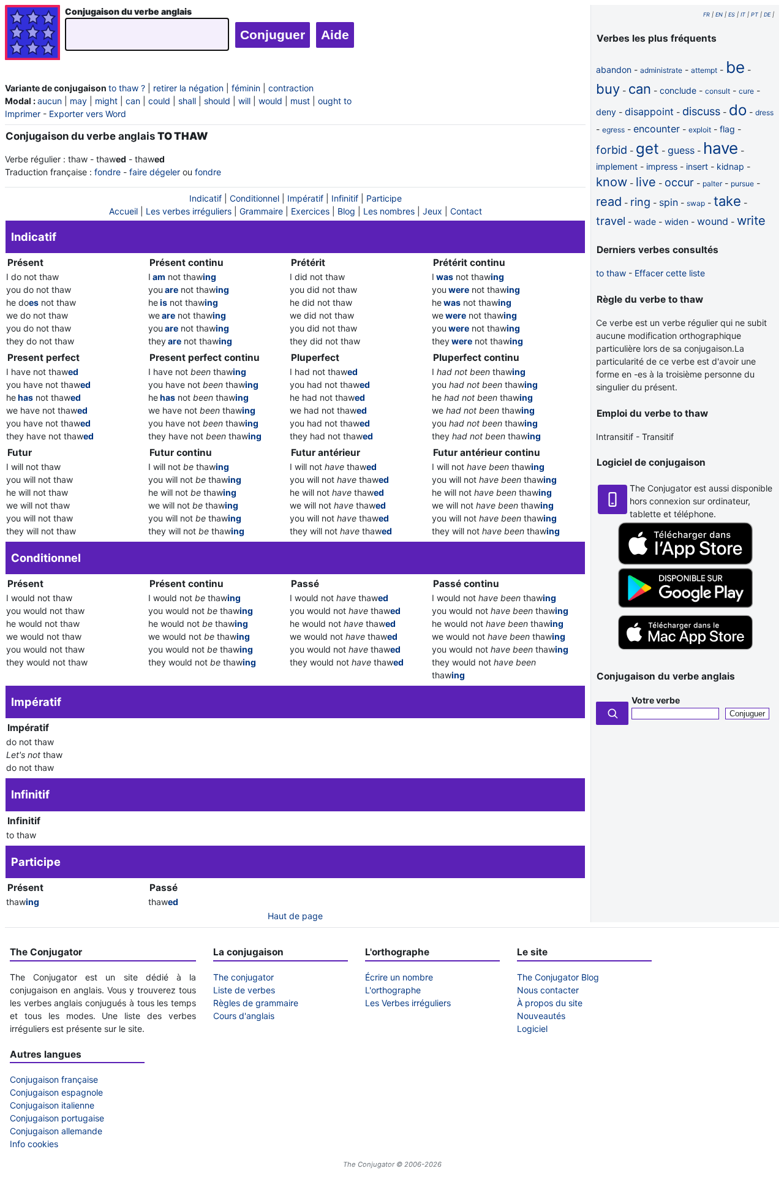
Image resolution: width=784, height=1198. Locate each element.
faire (138, 172)
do (738, 110)
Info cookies (34, 1144)
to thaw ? (126, 88)
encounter (656, 129)
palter (712, 183)
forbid (611, 149)
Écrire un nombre (399, 977)
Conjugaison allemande (56, 1131)
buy (608, 89)
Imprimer (22, 113)
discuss (701, 111)
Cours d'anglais (243, 1015)
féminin (246, 88)
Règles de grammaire (255, 1003)
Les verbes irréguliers (189, 211)
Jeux (432, 211)
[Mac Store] (685, 650)
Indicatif (205, 198)
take (727, 201)
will (244, 101)
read (609, 201)
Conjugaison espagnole (56, 1092)
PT (754, 14)
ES (731, 14)
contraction (291, 88)
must (300, 101)
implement (617, 166)
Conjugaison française (54, 1079)
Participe (384, 198)
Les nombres (389, 211)
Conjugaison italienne (52, 1105)
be (735, 67)
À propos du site (549, 1003)
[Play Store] (685, 604)
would (270, 101)
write (751, 220)
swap (696, 203)
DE (767, 14)
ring (640, 201)
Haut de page (295, 916)
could (159, 101)
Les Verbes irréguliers (408, 1003)
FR (706, 14)
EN (719, 14)
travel (610, 220)
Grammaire (261, 211)
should (217, 101)
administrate (661, 70)
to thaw (611, 273)
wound (712, 221)
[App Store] (685, 561)
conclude (678, 90)
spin (668, 202)
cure (746, 91)
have (720, 147)
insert (697, 166)
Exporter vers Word (87, 113)
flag (727, 129)
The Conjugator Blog (558, 977)
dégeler (164, 172)
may (78, 101)
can (133, 101)
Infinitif (344, 198)
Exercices (310, 211)
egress (613, 129)
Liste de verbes (244, 990)
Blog (346, 211)
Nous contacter (548, 990)
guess (681, 150)
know (611, 182)
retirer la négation (188, 88)
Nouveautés (541, 1015)
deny (606, 112)
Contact (466, 211)
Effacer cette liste (670, 273)
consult (717, 91)
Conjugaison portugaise (57, 1118)
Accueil (123, 211)
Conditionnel (254, 198)
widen (676, 221)
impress (661, 166)
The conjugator (243, 977)
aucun (49, 101)
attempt (704, 70)
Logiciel (532, 1028)
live (646, 182)
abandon (613, 69)
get (647, 148)
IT (743, 14)
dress (764, 112)
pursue (742, 183)
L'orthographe (393, 990)
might (106, 101)
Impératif (305, 198)
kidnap (730, 166)
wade (645, 221)
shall (187, 101)
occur (679, 182)
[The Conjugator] (32, 34)
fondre (107, 172)
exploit (699, 129)
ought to (335, 101)
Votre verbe (655, 700)
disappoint (649, 111)
